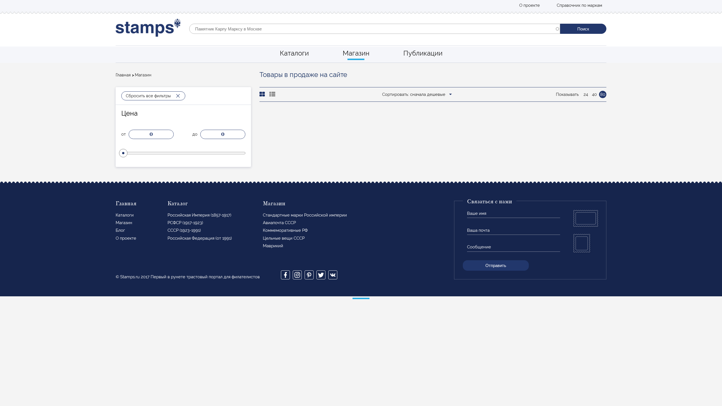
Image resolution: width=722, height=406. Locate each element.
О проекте (529, 5)
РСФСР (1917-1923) (185, 222)
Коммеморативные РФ (285, 230)
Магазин (356, 53)
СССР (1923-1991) (184, 230)
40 (594, 94)
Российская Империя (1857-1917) (199, 215)
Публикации (423, 53)
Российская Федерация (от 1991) (200, 238)
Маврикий (273, 245)
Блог (120, 230)
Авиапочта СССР (279, 222)
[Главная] (148, 29)
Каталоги (294, 53)
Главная (123, 75)
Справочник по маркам (579, 5)
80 (602, 94)
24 (586, 94)
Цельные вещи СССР (284, 238)
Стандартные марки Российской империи (305, 215)
